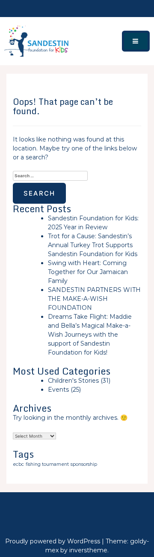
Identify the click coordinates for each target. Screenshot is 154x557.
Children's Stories (73, 380)
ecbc (18, 464)
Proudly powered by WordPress (53, 541)
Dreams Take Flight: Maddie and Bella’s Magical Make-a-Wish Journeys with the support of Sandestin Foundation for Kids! (90, 334)
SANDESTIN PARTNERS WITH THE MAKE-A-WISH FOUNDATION (94, 299)
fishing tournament (47, 464)
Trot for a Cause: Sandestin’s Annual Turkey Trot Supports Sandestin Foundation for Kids (92, 245)
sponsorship (84, 464)
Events (58, 389)
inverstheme (88, 550)
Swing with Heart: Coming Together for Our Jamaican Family (88, 272)
